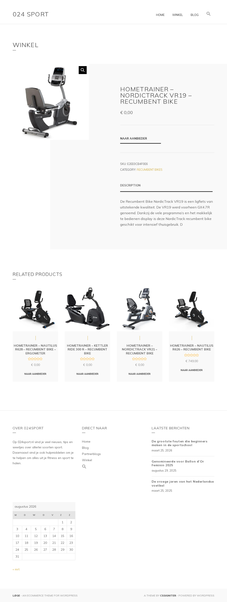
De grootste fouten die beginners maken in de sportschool (179, 443)
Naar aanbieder (133, 138)
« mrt (16, 569)
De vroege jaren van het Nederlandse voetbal (183, 483)
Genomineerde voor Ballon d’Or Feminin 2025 (178, 463)
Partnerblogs (91, 454)
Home (160, 15)
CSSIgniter (168, 595)
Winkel (177, 15)
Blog (195, 15)
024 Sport (31, 14)
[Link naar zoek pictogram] (208, 14)
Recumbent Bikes (149, 169)
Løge (17, 595)
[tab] (166, 187)
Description (130, 185)
